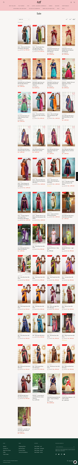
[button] (3, 2)
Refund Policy (22, 448)
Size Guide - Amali (38, 450)
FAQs (4, 452)
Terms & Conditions (23, 452)
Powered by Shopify (6, 462)
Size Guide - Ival (38, 446)
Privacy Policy (22, 450)
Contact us (5, 448)
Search (4, 446)
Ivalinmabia (8, 460)
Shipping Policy (22, 446)
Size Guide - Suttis (38, 452)
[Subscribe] (74, 446)
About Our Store (7, 450)
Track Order (6, 454)
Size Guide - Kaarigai (39, 448)
